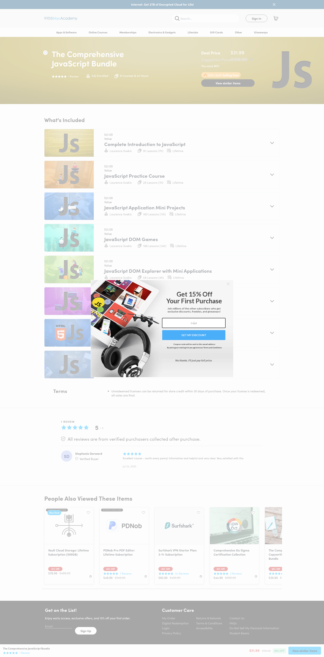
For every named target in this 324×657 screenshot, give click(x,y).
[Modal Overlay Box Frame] (162, 328)
